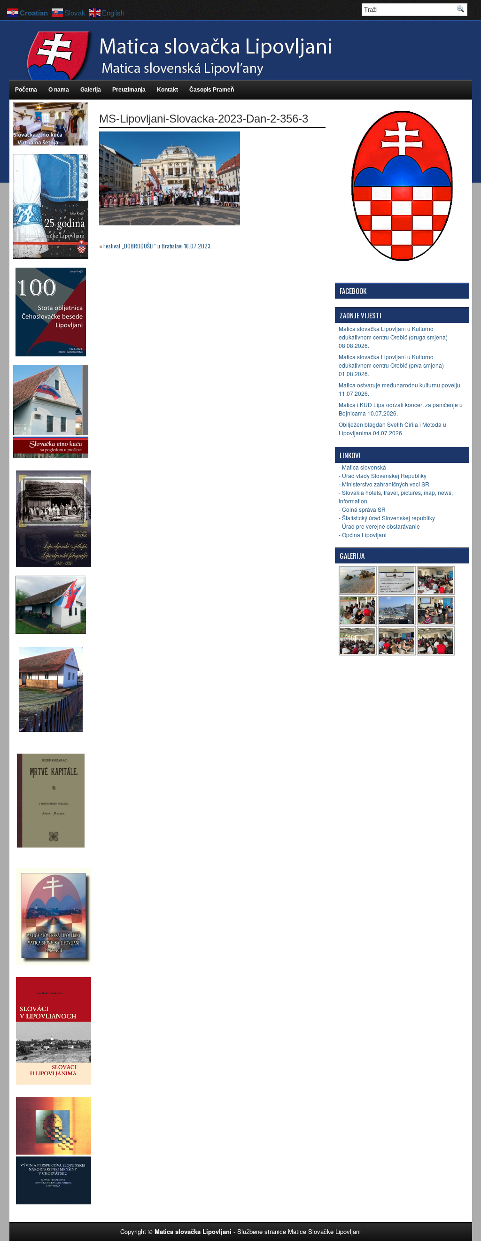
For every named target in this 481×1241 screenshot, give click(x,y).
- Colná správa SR (362, 509)
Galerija (90, 89)
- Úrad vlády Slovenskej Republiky (383, 475)
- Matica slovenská (362, 467)
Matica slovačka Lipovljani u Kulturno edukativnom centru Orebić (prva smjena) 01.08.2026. (391, 365)
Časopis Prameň (211, 89)
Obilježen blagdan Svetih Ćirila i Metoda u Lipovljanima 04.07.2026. (392, 428)
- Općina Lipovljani (363, 535)
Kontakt (167, 89)
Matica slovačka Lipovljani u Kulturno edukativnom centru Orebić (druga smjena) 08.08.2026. (393, 336)
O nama (58, 89)
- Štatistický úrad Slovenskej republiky (387, 518)
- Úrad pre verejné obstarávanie (379, 526)
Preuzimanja (129, 89)
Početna (26, 89)
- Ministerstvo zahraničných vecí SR (384, 484)
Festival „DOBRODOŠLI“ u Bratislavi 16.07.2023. (157, 246)
